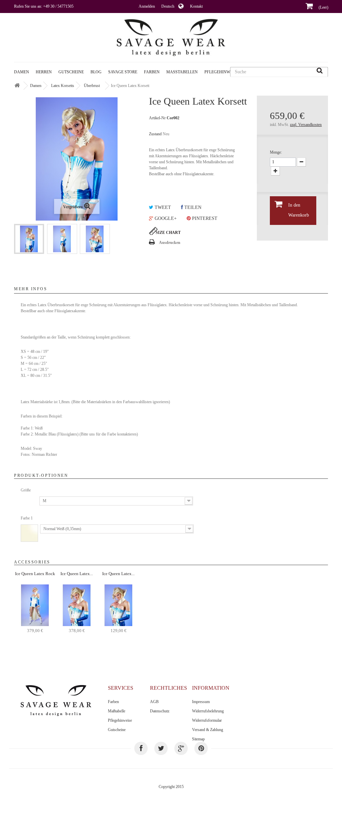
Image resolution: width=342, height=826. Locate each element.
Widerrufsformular (207, 720)
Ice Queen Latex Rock (35, 573)
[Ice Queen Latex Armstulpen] (118, 604)
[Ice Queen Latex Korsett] (29, 239)
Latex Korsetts (62, 85)
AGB (154, 701)
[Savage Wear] (171, 37)
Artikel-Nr (157, 118)
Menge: (276, 152)
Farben (152, 72)
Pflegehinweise (120, 720)
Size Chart (168, 232)
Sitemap (198, 739)
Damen (21, 72)
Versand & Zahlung (207, 729)
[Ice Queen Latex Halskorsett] (77, 604)
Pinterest (204, 218)
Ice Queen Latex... (76, 573)
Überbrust (92, 85)
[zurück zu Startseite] (17, 86)
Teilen (192, 207)
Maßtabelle (116, 711)
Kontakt (196, 6)
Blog (96, 72)
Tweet (162, 207)
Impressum (201, 701)
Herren (44, 72)
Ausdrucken (169, 242)
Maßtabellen (182, 72)
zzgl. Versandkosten (306, 124)
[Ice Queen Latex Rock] (35, 604)
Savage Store (122, 72)
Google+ (165, 218)
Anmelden (147, 6)
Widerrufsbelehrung (208, 711)
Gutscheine (71, 72)
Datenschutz (159, 711)
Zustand (155, 134)
